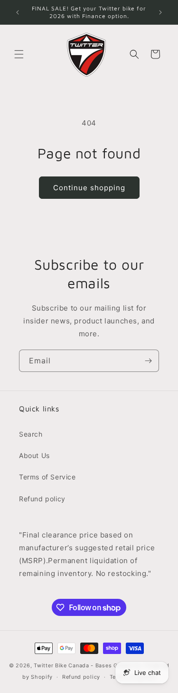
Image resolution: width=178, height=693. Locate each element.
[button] (19, 54)
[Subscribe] (148, 361)
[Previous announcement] (17, 12)
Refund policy (42, 499)
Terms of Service (47, 477)
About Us (34, 455)
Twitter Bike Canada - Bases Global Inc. (88, 665)
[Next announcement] (160, 12)
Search (31, 434)
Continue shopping (89, 187)
